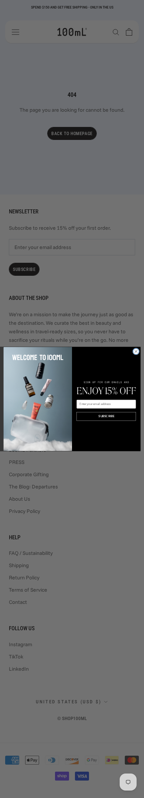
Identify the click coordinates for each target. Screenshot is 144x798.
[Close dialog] (136, 352)
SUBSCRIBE (106, 416)
